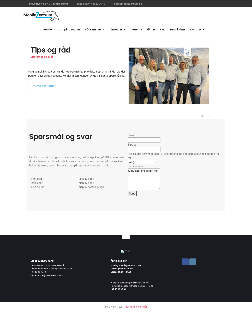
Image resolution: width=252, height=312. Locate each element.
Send (132, 193)
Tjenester (115, 29)
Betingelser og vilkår (136, 306)
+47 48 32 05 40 (38, 272)
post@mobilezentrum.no (127, 3)
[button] (77, 86)
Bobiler (48, 29)
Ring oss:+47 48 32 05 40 (91, 3)
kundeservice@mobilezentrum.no (47, 275)
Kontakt (195, 29)
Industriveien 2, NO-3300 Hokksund (47, 265)
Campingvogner (69, 29)
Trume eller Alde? (44, 86)
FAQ (162, 29)
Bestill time (177, 29)
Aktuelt (135, 29)
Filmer (151, 29)
